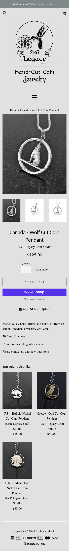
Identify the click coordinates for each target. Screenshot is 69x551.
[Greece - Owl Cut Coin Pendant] (51, 390)
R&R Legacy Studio (44, 531)
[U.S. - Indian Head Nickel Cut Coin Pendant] (17, 460)
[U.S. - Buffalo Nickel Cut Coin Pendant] (17, 390)
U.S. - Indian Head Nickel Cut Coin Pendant (17, 488)
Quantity (26, 263)
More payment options (34, 299)
